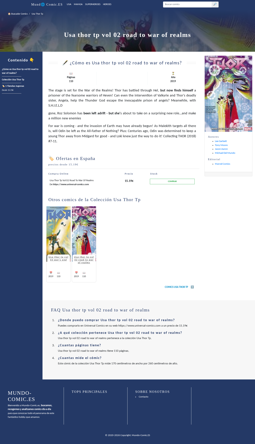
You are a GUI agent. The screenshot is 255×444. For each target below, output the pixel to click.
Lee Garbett (221, 141)
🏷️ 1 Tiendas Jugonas (13, 88)
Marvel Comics (222, 164)
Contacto (143, 397)
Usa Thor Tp (37, 14)
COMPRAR (172, 181)
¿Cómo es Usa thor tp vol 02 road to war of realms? (20, 71)
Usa (69, 4)
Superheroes (92, 4)
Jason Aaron (221, 149)
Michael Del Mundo (225, 153)
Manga (78, 4)
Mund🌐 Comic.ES (47, 4)
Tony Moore (221, 145)
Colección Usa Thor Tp (13, 80)
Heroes (107, 4)
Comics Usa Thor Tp (176, 287)
